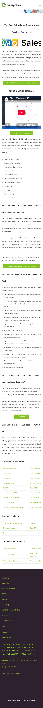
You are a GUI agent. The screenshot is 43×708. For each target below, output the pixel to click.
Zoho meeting (7, 533)
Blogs (4, 594)
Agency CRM (7, 478)
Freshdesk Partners (9, 548)
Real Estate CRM (9, 483)
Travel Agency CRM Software (12, 493)
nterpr (33, 473)
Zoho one (33, 523)
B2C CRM (6, 488)
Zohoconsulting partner (10, 528)
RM (39, 473)
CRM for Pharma (36, 483)
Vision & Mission (8, 589)
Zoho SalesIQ (34, 533)
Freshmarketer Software (11, 561)
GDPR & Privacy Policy (11, 610)
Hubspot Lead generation (11, 498)
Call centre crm (35, 468)
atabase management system (14, 507)
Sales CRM (6, 473)
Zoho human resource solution (13, 523)
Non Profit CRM (35, 493)
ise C (36, 473)
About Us (5, 583)
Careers (5, 599)
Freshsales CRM (8, 555)
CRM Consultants (9, 502)
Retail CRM (34, 488)
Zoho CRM (33, 528)
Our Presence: (7, 621)
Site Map (5, 615)
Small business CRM (10, 468)
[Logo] (11, 4)
